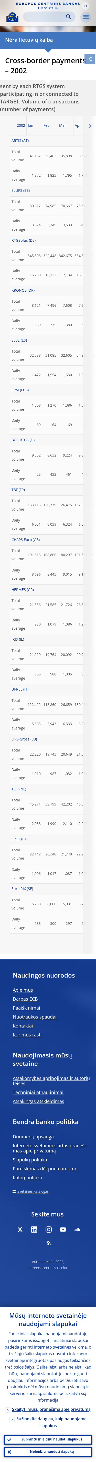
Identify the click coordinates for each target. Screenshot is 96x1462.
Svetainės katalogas (33, 1191)
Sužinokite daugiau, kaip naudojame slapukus (51, 1422)
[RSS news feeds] (48, 1242)
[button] (85, 6)
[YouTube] (63, 1229)
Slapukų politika (30, 1160)
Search (68, 16)
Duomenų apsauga (33, 1137)
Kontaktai (23, 1026)
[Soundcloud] (77, 1229)
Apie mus (23, 990)
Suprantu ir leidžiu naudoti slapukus (52, 1439)
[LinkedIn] (34, 1229)
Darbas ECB (25, 999)
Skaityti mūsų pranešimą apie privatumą (51, 1410)
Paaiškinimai (26, 1008)
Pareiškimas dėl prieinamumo (45, 1169)
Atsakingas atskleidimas (38, 1101)
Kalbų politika (27, 1178)
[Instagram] (48, 1229)
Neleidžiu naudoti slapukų (52, 1452)
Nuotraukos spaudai (35, 1017)
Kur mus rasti (27, 1035)
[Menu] (85, 17)
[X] (20, 1229)
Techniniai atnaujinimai (38, 1092)
